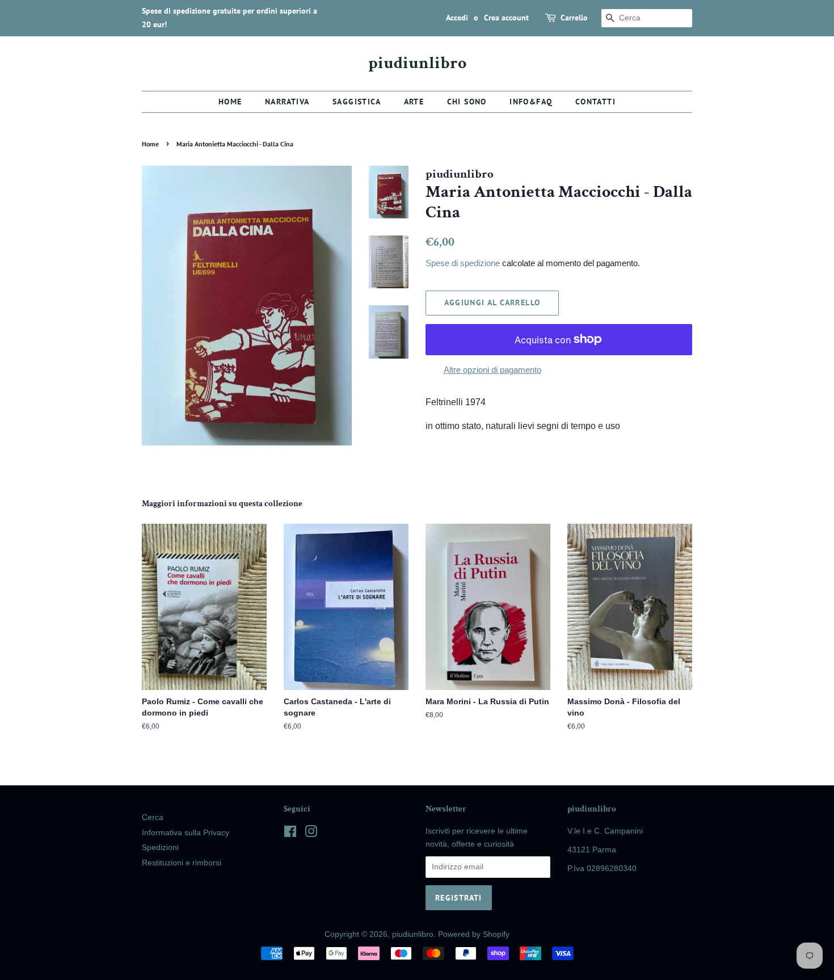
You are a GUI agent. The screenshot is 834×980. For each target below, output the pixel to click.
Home (230, 101)
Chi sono (467, 101)
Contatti (595, 101)
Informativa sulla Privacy (185, 832)
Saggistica (356, 101)
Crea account (506, 17)
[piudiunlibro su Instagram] (311, 834)
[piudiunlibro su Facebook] (290, 834)
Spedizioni (160, 847)
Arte (414, 101)
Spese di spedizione (463, 263)
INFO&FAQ (530, 101)
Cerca (152, 817)
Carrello (574, 17)
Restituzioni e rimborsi (181, 863)
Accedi (457, 17)
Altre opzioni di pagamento (492, 370)
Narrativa (287, 101)
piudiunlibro (417, 63)
